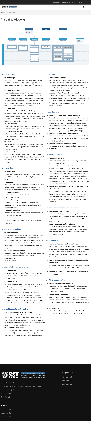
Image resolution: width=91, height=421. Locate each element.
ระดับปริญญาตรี (67, 377)
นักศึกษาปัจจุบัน (66, 2)
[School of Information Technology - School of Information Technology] (9, 7)
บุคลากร (80, 2)
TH (85, 2)
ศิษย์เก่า (74, 2)
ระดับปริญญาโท (66, 381)
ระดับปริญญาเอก (67, 384)
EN (87, 2)
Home (3, 12)
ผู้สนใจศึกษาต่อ (56, 2)
